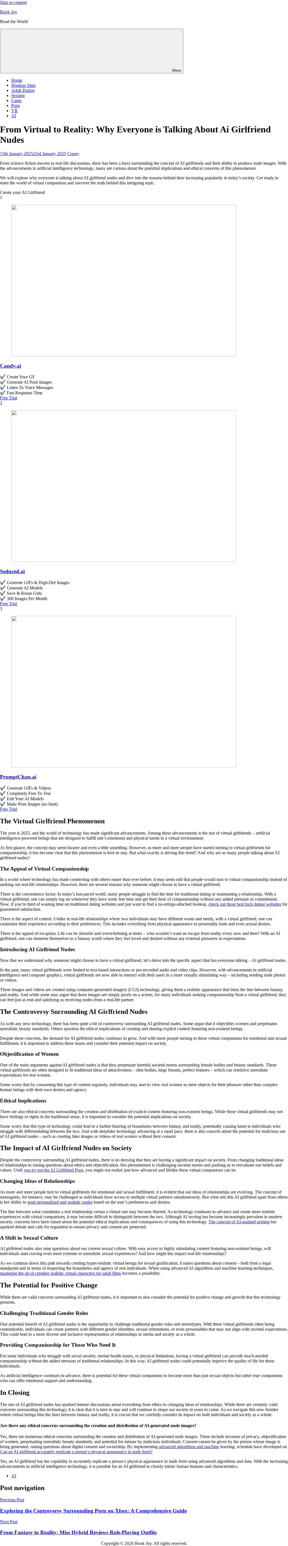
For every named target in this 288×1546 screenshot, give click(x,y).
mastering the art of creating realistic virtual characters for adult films (60, 1273)
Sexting (18, 95)
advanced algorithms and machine (189, 1446)
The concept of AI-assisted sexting (238, 1221)
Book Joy (8, 12)
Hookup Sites (23, 85)
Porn (15, 105)
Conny (73, 153)
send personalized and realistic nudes (60, 1202)
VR (14, 110)
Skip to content (13, 2)
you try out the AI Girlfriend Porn (53, 1170)
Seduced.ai (12, 571)
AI (13, 115)
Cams (16, 100)
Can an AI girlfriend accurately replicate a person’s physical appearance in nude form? (76, 1451)
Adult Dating (23, 90)
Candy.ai (10, 366)
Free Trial (8, 397)
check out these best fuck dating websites (244, 904)
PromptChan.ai (18, 777)
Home (16, 80)
